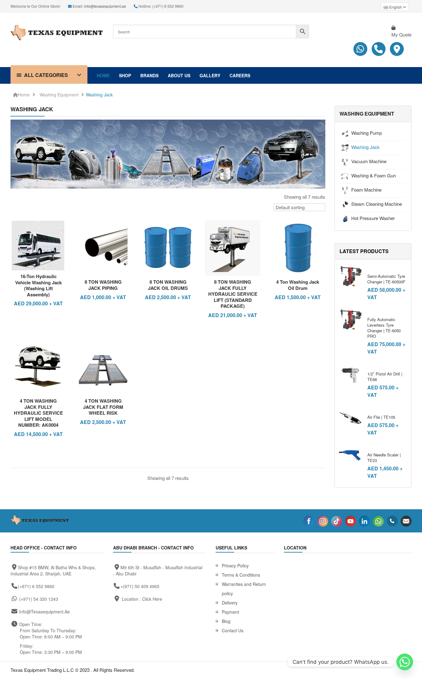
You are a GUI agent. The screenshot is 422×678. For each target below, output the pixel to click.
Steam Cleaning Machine (376, 204)
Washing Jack (99, 94)
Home (103, 75)
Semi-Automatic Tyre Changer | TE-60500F (386, 279)
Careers (240, 75)
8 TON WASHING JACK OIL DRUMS (168, 284)
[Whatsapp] (404, 662)
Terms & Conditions (241, 575)
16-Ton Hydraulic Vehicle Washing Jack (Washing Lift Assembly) (38, 285)
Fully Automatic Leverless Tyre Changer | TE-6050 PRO (384, 327)
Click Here (152, 599)
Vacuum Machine (368, 161)
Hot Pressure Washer (373, 218)
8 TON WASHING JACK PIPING (103, 284)
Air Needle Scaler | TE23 (384, 457)
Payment (230, 612)
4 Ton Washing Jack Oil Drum (297, 284)
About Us (179, 75)
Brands (149, 75)
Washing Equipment (59, 94)
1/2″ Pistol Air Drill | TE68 (384, 376)
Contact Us (232, 630)
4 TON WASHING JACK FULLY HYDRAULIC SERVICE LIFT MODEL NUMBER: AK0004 (38, 412)
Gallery (210, 75)
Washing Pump (366, 132)
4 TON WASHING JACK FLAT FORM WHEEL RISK (103, 406)
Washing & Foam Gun (373, 175)
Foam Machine (366, 189)
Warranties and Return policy (244, 588)
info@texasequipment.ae (105, 6)
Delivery (230, 603)
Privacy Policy (235, 565)
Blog (226, 621)
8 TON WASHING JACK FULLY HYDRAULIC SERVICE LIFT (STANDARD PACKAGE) (232, 293)
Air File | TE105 (381, 417)
